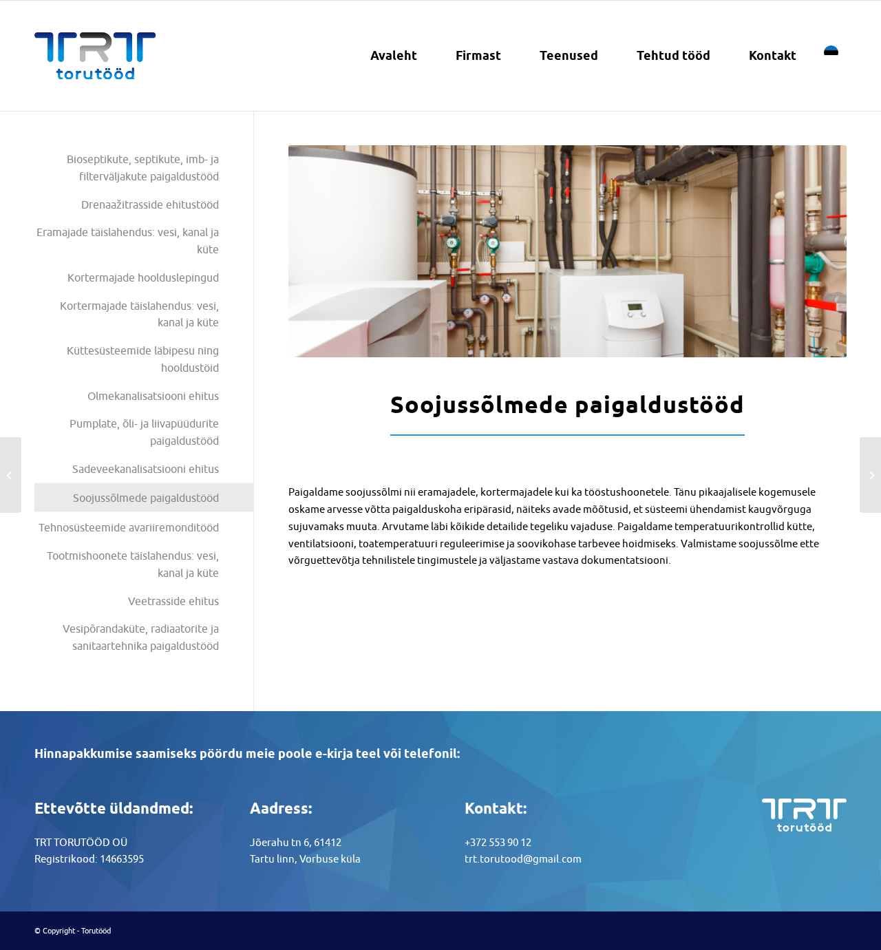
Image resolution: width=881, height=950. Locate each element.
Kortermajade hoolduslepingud (143, 277)
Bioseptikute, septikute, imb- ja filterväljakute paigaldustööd (143, 167)
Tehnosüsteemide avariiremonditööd (129, 527)
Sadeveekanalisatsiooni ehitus (145, 469)
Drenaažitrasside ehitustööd (150, 204)
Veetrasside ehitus (173, 601)
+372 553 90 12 (498, 842)
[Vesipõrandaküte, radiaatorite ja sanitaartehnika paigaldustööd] (10, 475)
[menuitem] (393, 56)
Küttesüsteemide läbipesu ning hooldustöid (143, 359)
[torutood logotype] (95, 56)
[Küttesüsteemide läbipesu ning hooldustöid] (870, 475)
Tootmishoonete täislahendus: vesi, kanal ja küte (133, 564)
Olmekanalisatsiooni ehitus (153, 396)
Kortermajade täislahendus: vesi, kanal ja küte (139, 314)
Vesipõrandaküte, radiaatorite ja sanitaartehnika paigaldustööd (141, 637)
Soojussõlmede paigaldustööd (146, 498)
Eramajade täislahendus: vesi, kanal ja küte (127, 240)
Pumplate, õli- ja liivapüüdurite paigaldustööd (144, 432)
